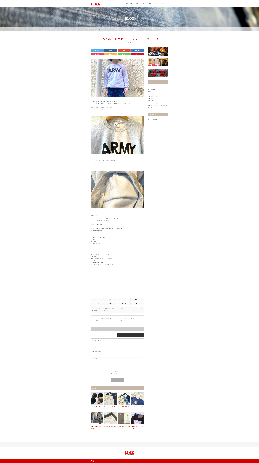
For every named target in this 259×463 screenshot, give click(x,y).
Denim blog (150, 98)
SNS (143, 3)
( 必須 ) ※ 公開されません (98, 351)
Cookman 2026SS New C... (124, 406)
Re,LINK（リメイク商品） (153, 103)
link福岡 (122, 308)
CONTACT (164, 3)
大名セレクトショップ (135, 308)
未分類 (149, 107)
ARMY (113, 308)
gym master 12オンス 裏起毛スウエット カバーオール (104, 319)
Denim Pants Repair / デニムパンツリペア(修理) (157, 105)
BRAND (137, 3)
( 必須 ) (94, 347)
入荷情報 (129, 42)
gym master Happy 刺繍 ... (96, 406)
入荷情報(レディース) (152, 96)
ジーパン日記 (150, 89)
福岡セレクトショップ (98, 310)
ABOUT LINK (129, 3)
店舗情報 (149, 91)
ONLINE (150, 3)
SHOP (156, 3)
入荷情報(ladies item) (152, 93)
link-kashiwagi (99, 308)
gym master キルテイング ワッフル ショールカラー (130, 319)
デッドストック (117, 308)
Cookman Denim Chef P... (110, 406)
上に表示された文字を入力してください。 (117, 373)
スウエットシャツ (127, 308)
